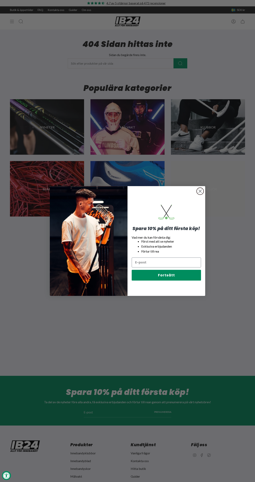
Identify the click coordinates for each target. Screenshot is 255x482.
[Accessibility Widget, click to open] (6, 475)
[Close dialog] (200, 191)
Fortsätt (166, 275)
